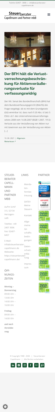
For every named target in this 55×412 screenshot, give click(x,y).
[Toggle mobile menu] (49, 14)
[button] (5, 406)
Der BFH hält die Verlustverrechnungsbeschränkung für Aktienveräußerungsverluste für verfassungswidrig (26, 83)
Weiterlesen (9, 141)
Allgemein (21, 138)
